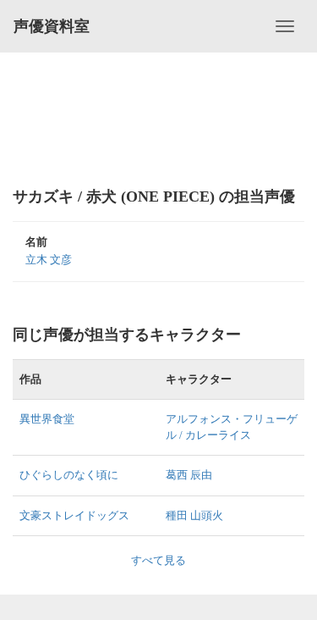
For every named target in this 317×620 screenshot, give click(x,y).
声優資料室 (52, 26)
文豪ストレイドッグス (74, 515)
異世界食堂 (46, 418)
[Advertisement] (158, 118)
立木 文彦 (48, 259)
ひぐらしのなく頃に (68, 474)
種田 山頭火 (194, 515)
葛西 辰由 (189, 474)
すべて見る (158, 560)
